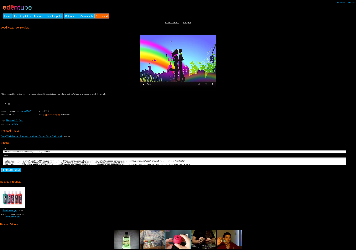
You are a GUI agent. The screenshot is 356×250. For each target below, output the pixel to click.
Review (14, 124)
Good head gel (10, 210)
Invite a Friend (172, 22)
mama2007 (25, 111)
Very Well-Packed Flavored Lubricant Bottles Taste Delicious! (31, 136)
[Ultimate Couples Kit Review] (203, 239)
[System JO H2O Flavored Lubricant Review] (152, 239)
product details (12, 216)
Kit (16, 120)
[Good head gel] (12, 197)
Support (187, 22)
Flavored (10, 120)
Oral (21, 120)
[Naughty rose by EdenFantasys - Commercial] (178, 239)
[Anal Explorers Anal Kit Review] (229, 239)
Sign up (341, 2)
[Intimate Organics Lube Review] (126, 239)
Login (351, 2)
